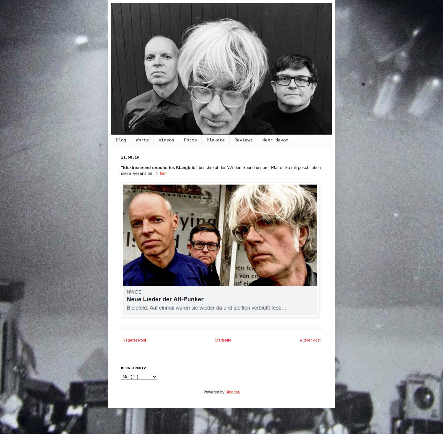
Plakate (216, 140)
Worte (142, 140)
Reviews (243, 140)
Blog (121, 140)
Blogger (232, 392)
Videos (166, 140)
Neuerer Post (134, 340)
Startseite (223, 340)
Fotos (190, 140)
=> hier (160, 173)
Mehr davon (275, 140)
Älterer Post (310, 340)
